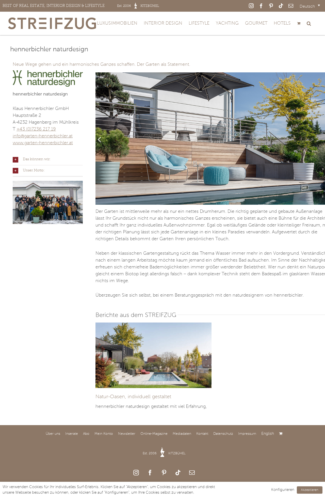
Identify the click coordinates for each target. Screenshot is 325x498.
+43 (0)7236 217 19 (36, 129)
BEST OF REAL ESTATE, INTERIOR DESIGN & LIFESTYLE (81, 5)
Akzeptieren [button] (309, 490)
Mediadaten (182, 434)
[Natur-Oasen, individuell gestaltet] (153, 326)
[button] (309, 23)
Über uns (53, 434)
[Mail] (192, 472)
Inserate (71, 434)
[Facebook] (150, 472)
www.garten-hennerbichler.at (43, 143)
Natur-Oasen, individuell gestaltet (133, 396)
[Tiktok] (178, 472)
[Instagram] (136, 472)
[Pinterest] (164, 472)
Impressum (247, 434)
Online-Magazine (154, 434)
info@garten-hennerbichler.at (43, 136)
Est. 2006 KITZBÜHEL (164, 453)
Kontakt (202, 434)
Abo (86, 434)
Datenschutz (223, 434)
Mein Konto (103, 434)
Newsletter (126, 434)
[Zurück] (99, 139)
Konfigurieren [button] (282, 490)
